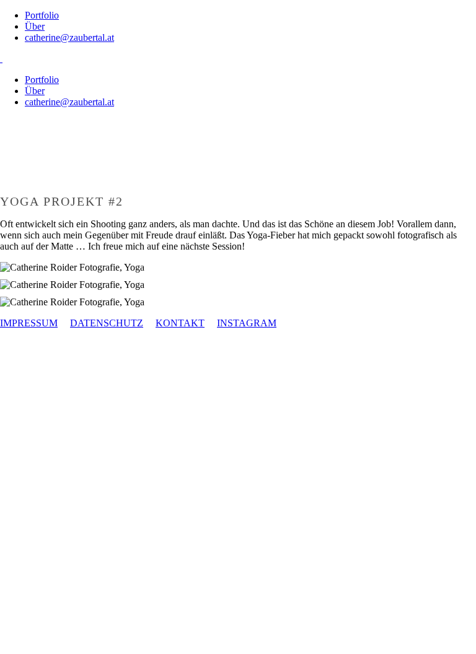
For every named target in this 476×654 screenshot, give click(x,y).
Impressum (29, 323)
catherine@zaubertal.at (69, 37)
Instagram (246, 323)
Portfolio (42, 15)
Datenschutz (106, 323)
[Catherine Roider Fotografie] (1, 58)
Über (35, 26)
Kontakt (180, 323)
